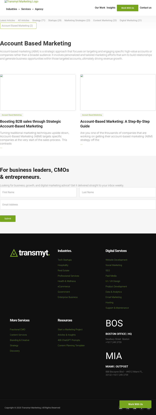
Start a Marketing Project (70, 329)
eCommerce (64, 286)
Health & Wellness (67, 281)
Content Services (18, 334)
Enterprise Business (68, 297)
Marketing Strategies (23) (77, 20)
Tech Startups (65, 259)
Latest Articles (7, 20)
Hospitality (63, 265)
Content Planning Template (71, 345)
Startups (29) (54, 20)
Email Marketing (114, 297)
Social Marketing (114, 265)
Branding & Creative (19, 340)
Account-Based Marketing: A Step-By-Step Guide (115, 123)
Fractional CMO (17, 329)
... (1, 147)
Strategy (14, 345)
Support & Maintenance (117, 307)
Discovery (15, 350)
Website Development (116, 259)
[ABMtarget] (38, 92)
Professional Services (68, 275)
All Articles (23, 20)
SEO (108, 270)
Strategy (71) (38, 20)
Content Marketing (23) (105, 20)
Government (64, 291)
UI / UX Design (113, 281)
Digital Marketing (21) (131, 20)
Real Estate (63, 270)
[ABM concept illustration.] (118, 92)
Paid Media (111, 275)
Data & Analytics (114, 291)
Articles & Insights (67, 334)
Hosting (109, 302)
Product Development (116, 286)
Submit (7, 218)
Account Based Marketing (11, 115)
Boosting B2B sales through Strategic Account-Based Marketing (30, 123)
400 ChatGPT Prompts (69, 340)
